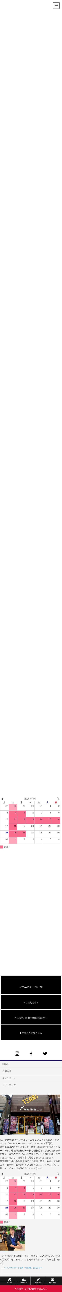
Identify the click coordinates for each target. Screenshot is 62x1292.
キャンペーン (9, 1078)
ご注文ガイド (32, 1002)
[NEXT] (57, 798)
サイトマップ (9, 1085)
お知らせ (6, 1071)
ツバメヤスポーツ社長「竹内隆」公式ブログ (23, 1268)
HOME (5, 1064)
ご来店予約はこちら (31, 1033)
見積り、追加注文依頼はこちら (32, 1018)
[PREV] (3, 798)
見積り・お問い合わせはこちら (32, 1288)
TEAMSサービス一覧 (31, 987)
